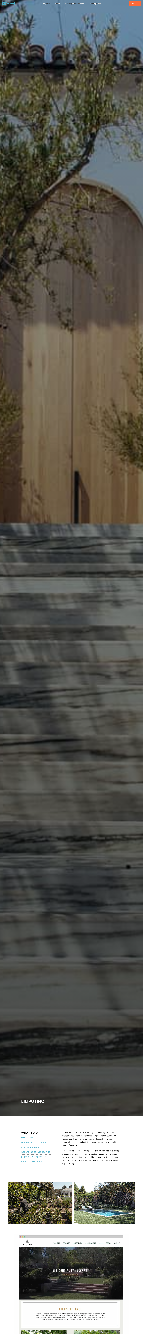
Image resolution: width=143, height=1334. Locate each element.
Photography (95, 3)
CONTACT (135, 3)
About (57, 3)
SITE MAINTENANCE (30, 1147)
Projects (46, 3)
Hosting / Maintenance (74, 3)
